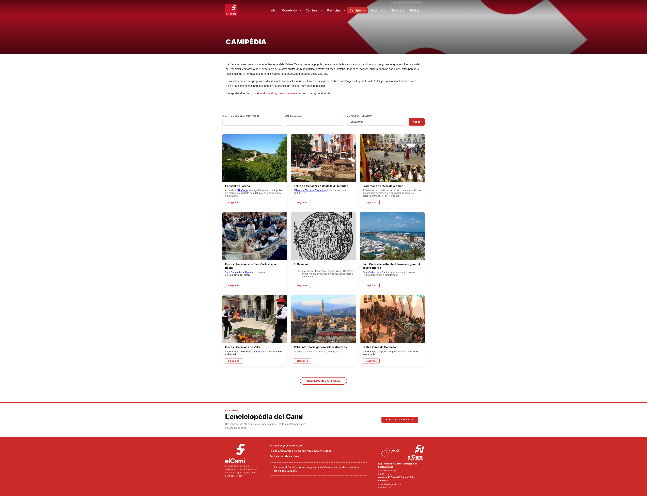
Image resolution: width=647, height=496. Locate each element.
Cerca (394, 2)
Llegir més (233, 202)
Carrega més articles (323, 380)
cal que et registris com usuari (279, 93)
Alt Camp (243, 190)
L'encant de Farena (237, 186)
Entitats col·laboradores (284, 456)
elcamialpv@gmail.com (389, 484)
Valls (257, 351)
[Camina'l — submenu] (322, 10)
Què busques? (294, 116)
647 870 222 (384, 487)
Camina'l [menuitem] (312, 10)
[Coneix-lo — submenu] (300, 10)
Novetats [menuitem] (397, 10)
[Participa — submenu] (344, 10)
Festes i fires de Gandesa (379, 347)
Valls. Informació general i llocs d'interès (320, 347)
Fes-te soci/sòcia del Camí (286, 445)
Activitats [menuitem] (378, 10)
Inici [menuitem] (273, 10)
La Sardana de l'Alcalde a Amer (383, 186)
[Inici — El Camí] (231, 10)
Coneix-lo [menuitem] (289, 10)
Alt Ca (334, 351)
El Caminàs (301, 264)
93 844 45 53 (385, 474)
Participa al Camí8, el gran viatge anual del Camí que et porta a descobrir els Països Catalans (316, 469)
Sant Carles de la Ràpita (238, 272)
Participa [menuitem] (334, 10)
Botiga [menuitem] (415, 10)
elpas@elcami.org (387, 470)
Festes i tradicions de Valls (242, 347)
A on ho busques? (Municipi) (240, 116)
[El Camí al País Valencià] (416, 453)
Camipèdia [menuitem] (357, 10)
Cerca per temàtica (359, 116)
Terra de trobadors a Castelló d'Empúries (321, 186)
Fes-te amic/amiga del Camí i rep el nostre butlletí (301, 451)
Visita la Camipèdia (399, 419)
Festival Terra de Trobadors (311, 190)
